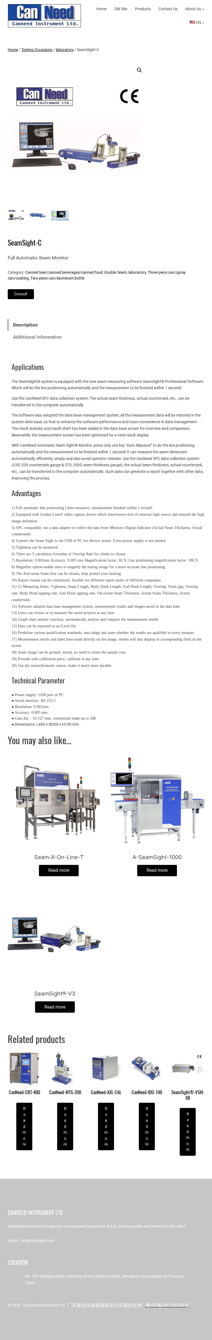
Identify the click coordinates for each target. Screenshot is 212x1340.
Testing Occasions (36, 50)
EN (198, 22)
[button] (139, 70)
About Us (193, 9)
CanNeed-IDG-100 (147, 1092)
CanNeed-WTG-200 (65, 1092)
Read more (58, 870)
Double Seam (115, 272)
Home (13, 50)
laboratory (65, 50)
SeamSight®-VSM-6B (187, 1095)
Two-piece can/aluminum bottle (57, 278)
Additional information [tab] (37, 337)
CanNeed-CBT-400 (24, 1092)
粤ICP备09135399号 (167, 1305)
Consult (20, 294)
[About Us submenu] (203, 9)
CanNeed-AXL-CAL (106, 1092)
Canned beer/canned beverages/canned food (64, 272)
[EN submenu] (203, 23)
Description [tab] (25, 325)
